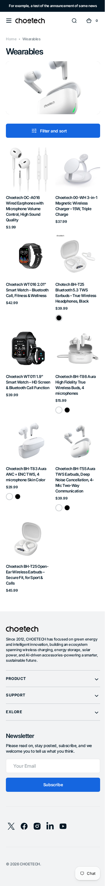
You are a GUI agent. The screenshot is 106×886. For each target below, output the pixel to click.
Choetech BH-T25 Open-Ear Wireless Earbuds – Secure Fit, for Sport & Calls (27, 561)
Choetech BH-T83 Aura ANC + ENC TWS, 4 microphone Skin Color (26, 463)
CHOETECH (30, 850)
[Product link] (27, 185)
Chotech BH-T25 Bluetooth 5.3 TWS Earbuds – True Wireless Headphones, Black (73, 286)
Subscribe (50, 771)
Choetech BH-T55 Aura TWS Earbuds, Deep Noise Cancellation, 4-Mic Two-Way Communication (73, 468)
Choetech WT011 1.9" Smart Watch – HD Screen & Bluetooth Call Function (26, 375)
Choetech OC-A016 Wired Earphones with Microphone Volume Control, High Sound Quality (25, 204)
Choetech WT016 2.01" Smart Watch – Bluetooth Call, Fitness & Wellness (27, 283)
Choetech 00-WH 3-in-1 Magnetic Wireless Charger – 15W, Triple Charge (74, 201)
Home (11, 39)
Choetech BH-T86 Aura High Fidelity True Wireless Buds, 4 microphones (73, 375)
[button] (8, 20)
